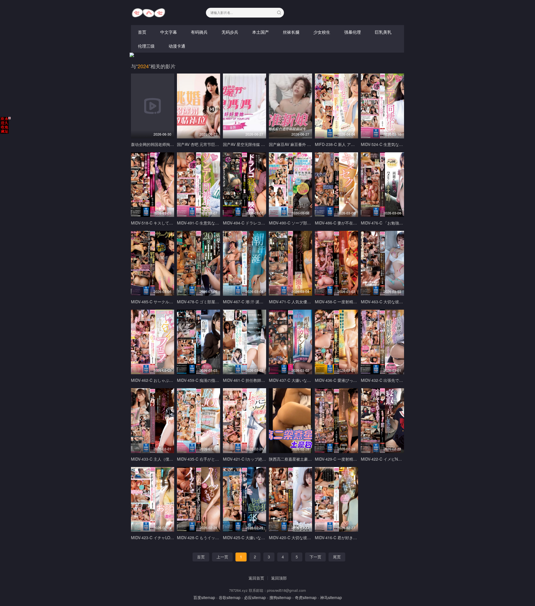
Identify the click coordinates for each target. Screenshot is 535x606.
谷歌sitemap (229, 597)
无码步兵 (230, 32)
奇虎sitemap (306, 597)
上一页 (222, 556)
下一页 (315, 556)
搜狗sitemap (280, 597)
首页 (142, 32)
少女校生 (321, 32)
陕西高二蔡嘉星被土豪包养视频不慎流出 (304, 459)
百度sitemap (204, 597)
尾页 (337, 556)
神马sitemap (331, 597)
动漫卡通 (177, 46)
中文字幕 (168, 32)
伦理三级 (146, 46)
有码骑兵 (199, 32)
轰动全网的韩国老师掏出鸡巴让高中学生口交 (170, 144)
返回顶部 (279, 578)
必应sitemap (255, 597)
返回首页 (256, 578)
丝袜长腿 (291, 32)
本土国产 (260, 32)
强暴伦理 (352, 32)
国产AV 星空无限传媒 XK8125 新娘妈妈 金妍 (262, 144)
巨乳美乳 (383, 32)
